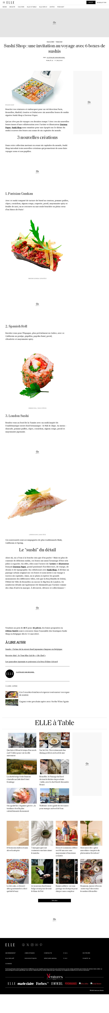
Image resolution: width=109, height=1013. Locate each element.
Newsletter (101, 2)
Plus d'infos (93, 970)
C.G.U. (65, 953)
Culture (21, 7)
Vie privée (86, 953)
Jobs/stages (30, 953)
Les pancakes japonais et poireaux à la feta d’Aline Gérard (31, 661)
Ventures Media (50, 958)
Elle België (9, 958)
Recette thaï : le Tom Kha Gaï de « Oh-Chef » (25, 655)
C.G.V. (65, 958)
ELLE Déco (43, 7)
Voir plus (54, 900)
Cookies (8, 963)
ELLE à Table (32, 7)
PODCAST (60, 7)
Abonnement (10, 953)
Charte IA (86, 958)
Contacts (48, 953)
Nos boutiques (31, 958)
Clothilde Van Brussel (56, 57)
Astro (52, 7)
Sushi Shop (17, 127)
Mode (5, 7)
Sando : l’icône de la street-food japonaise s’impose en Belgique (33, 649)
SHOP (91, 2)
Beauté (12, 7)
